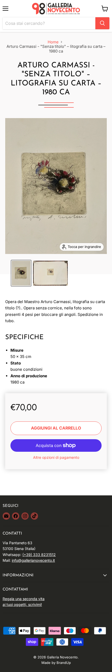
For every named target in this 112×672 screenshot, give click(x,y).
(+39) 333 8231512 (39, 554)
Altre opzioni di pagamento (56, 457)
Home (53, 42)
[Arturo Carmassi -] (21, 273)
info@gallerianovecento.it (33, 560)
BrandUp (64, 663)
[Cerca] (102, 23)
